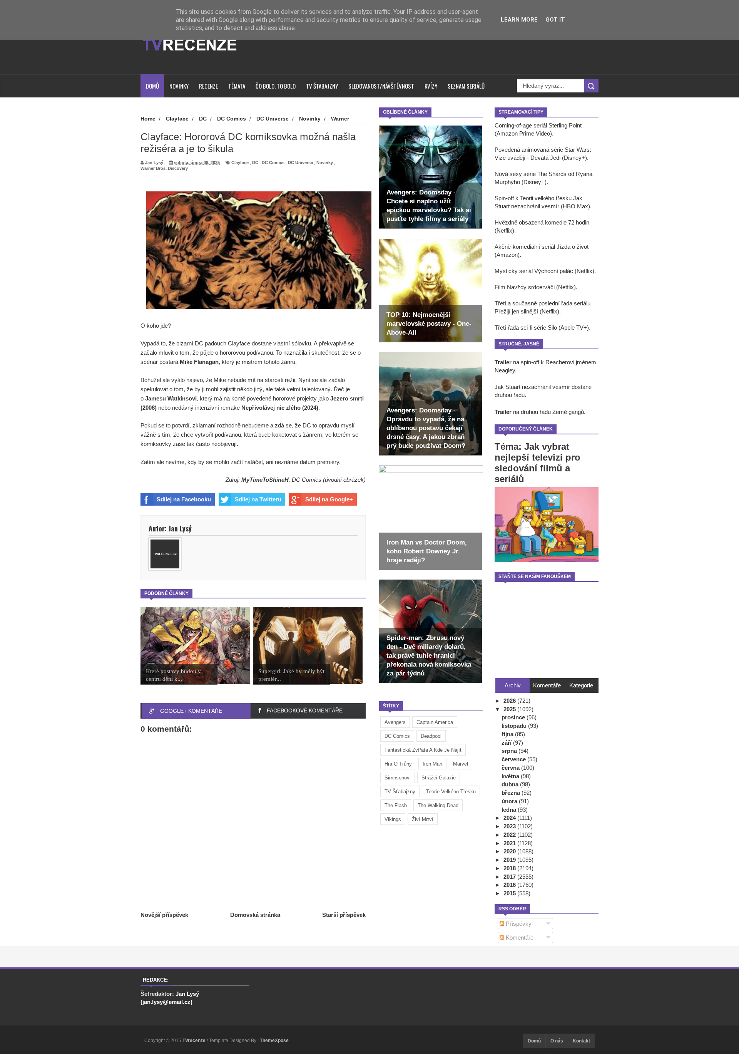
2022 (510, 834)
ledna (510, 809)
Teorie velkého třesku (451, 791)
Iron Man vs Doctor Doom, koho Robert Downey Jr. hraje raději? (426, 551)
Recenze (208, 86)
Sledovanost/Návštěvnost (381, 86)
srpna (510, 750)
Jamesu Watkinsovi (171, 398)
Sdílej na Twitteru (258, 499)
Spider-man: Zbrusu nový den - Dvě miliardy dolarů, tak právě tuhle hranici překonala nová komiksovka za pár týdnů (428, 655)
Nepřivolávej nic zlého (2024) (279, 407)
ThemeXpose (274, 1040)
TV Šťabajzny (400, 791)
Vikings (393, 819)
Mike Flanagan (199, 362)
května (511, 776)
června (511, 767)
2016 (510, 884)
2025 (510, 709)
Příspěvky (518, 923)
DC (255, 162)
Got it (555, 19)
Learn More (519, 19)
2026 (510, 700)
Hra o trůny (398, 764)
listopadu (515, 725)
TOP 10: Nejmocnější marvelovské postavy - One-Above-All (428, 323)
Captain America (434, 722)
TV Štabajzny (322, 86)
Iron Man (432, 764)
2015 (510, 893)
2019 (510, 859)
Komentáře (518, 937)
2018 (510, 868)
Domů (152, 86)
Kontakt (581, 1041)
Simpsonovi (398, 778)
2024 (510, 817)
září (507, 742)
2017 (510, 876)
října (508, 734)
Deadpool (431, 736)
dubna (511, 784)
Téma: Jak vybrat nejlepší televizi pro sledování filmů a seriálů (537, 462)
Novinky (179, 86)
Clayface (240, 162)
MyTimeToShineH (265, 479)
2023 (510, 826)
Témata (236, 86)
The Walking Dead (438, 805)
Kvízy (431, 86)
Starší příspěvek (344, 915)
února (510, 801)
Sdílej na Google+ (329, 499)
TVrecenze (194, 1040)
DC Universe (300, 162)
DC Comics (397, 736)
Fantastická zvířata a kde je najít (423, 750)
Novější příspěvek (164, 915)
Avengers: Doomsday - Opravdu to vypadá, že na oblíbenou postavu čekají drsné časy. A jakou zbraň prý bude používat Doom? (425, 428)
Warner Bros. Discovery (164, 168)
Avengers (395, 722)
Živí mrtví (422, 819)
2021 (510, 843)
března (512, 792)
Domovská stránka (255, 915)
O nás (556, 1041)
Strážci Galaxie (438, 778)
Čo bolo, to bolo (276, 86)
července (514, 759)
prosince (514, 717)
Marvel (460, 764)
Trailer (503, 362)
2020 (510, 851)
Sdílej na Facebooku (184, 499)
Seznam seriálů (466, 86)
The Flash (396, 805)
